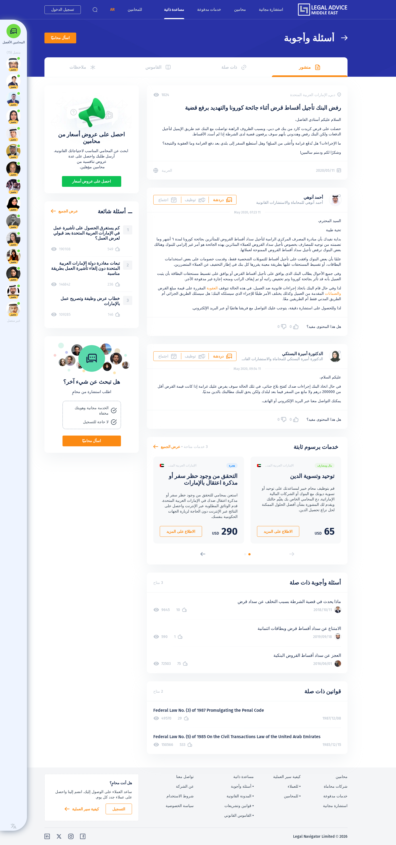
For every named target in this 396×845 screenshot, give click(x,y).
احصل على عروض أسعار (91, 181)
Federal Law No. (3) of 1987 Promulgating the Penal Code (208, 710)
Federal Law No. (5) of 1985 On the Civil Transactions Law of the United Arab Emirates (237, 736)
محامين (240, 9)
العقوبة (212, 288)
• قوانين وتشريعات (239, 805)
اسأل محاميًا (60, 37)
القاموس (153, 67)
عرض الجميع (170, 446)
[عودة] (341, 38)
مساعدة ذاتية (174, 9)
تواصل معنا (185, 776)
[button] (112, 9)
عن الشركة (185, 786)
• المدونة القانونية (240, 796)
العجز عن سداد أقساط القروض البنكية (307, 655)
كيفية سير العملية (85, 809)
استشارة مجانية (271, 9)
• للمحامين (292, 796)
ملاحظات (78, 67)
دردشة (218, 199)
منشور (305, 67)
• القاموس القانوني (239, 815)
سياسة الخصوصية (180, 805)
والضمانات (333, 293)
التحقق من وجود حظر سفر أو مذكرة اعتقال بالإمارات (203, 479)
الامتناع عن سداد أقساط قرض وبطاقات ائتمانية (299, 628)
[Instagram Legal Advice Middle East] (71, 836)
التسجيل (118, 809)
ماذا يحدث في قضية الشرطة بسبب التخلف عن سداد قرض (289, 601)
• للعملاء (294, 786)
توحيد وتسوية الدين (312, 476)
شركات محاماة (336, 786)
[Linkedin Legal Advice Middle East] (47, 836)
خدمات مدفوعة (209, 9)
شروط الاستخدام (180, 796)
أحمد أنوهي (313, 197)
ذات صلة (229, 67)
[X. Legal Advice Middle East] (59, 836)
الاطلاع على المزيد (278, 531)
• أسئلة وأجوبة (242, 786)
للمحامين (135, 9)
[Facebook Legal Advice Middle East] (82, 836)
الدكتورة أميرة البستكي (302, 353)
